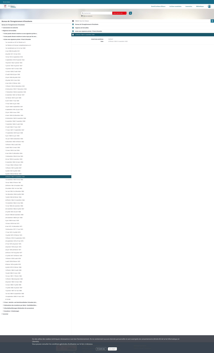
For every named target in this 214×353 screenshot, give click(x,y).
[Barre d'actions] (212, 21)
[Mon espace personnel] (209, 6)
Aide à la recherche (87, 16)
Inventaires (189, 6)
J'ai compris (112, 349)
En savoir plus (101, 349)
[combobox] (119, 13)
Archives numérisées (175, 6)
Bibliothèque (200, 6)
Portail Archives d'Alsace (158, 6)
